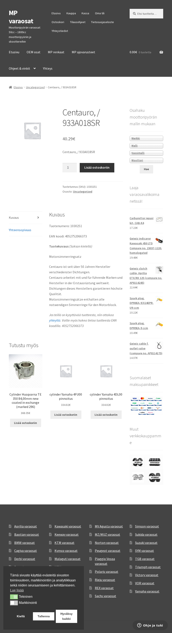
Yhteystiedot (60, 31)
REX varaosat (104, 588)
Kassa (85, 13)
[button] (14, 596)
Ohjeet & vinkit (19, 68)
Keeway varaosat (67, 534)
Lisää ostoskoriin (96, 167)
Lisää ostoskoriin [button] (25, 423)
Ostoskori (58, 22)
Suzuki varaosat (146, 543)
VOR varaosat (144, 583)
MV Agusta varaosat (109, 526)
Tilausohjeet (77, 22)
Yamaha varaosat (147, 591)
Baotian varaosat (26, 534)
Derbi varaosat (24, 559)
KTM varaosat (64, 543)
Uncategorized (35, 87)
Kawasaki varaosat (68, 526)
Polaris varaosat (106, 571)
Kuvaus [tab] (14, 217)
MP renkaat (56, 52)
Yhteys (47, 68)
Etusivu (56, 13)
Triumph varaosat (148, 567)
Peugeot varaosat (107, 550)
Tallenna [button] (44, 616)
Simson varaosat (147, 526)
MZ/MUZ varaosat (107, 534)
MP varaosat (21, 17)
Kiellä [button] (21, 616)
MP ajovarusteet (83, 52)
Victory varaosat (146, 575)
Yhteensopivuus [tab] (20, 230)
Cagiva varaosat (25, 550)
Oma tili (99, 13)
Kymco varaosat (66, 550)
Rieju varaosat (105, 580)
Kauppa (71, 13)
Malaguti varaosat (68, 559)
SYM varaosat (144, 550)
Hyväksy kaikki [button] (66, 616)
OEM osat (33, 52)
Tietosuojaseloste (102, 22)
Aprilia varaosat (25, 526)
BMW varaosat (24, 543)
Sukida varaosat (146, 534)
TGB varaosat (145, 559)
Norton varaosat (107, 543)
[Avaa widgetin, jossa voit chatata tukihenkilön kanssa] (150, 625)
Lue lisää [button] (17, 590)
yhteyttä (54, 320)
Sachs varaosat (105, 596)
